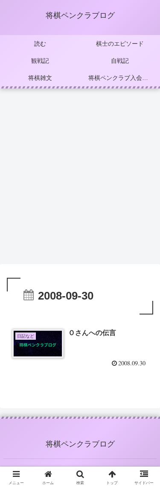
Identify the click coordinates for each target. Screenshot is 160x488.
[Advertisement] (80, 179)
